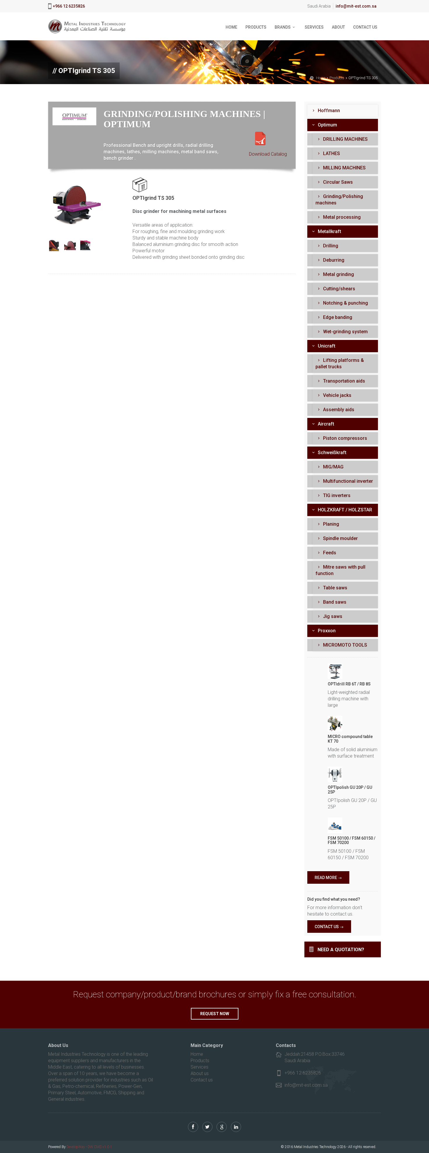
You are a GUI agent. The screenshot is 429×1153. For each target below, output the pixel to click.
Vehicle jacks (336, 395)
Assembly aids (338, 409)
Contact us (365, 27)
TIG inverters (336, 495)
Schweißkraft (331, 452)
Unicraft (326, 346)
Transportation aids (343, 381)
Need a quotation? (341, 949)
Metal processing (341, 217)
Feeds (329, 552)
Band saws (334, 602)
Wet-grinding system (345, 331)
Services (314, 27)
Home (231, 27)
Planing (330, 524)
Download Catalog (268, 154)
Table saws (334, 588)
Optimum (327, 125)
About (338, 27)
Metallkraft (329, 231)
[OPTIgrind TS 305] (75, 205)
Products (255, 27)
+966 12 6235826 (69, 6)
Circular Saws (337, 182)
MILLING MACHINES (344, 168)
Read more (326, 877)
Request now (214, 1013)
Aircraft (325, 424)
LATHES (331, 153)
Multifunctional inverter (347, 481)
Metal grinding (338, 274)
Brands (283, 27)
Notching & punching (345, 303)
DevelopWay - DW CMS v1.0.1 (89, 1147)
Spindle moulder (340, 538)
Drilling (330, 246)
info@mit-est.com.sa (356, 6)
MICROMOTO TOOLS (344, 645)
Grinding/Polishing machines (339, 200)
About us (200, 1073)
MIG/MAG (332, 467)
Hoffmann (328, 110)
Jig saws (332, 616)
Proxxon (326, 630)
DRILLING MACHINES (345, 139)
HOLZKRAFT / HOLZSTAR (344, 510)
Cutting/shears (338, 288)
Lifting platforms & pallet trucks (339, 363)
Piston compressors (344, 438)
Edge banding (337, 317)
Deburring (333, 260)
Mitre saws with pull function (340, 570)
